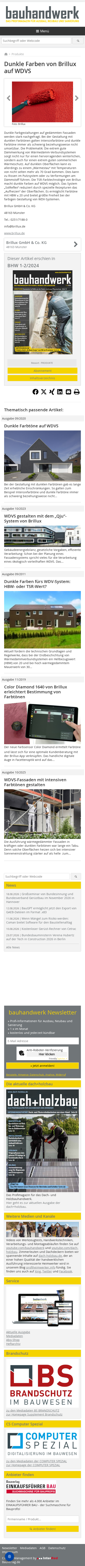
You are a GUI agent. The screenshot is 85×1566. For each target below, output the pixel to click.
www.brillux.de (14, 233)
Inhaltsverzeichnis (42, 378)
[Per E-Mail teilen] (68, 392)
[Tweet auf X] (44, 393)
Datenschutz (57, 1548)
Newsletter (9, 1548)
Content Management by (19, 1558)
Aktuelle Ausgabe (18, 1332)
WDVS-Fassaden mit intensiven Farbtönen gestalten (35, 782)
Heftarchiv (13, 1344)
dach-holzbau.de (50, 1256)
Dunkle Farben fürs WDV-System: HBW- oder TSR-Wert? (37, 584)
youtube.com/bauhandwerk (25, 1248)
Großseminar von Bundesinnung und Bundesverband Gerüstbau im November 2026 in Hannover (40, 898)
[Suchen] (78, 40)
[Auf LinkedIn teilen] (60, 393)
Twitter (47, 1271)
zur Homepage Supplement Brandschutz (34, 1414)
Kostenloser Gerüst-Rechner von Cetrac (41, 929)
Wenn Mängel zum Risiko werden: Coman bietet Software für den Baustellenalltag (39, 920)
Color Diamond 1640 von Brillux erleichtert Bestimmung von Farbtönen (35, 692)
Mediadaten (14, 1336)
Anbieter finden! (44, 1529)
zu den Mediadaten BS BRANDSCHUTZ (32, 1410)
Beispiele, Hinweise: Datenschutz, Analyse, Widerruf (36, 1074)
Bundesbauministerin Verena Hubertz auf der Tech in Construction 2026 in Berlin (40, 937)
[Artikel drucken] (77, 392)
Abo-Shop (13, 1340)
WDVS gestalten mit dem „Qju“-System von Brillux (35, 518)
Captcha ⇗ (58, 1058)
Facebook (65, 1271)
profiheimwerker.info (40, 1267)
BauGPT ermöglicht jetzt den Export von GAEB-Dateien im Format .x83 (41, 910)
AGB (42, 1548)
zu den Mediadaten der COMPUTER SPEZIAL (36, 1461)
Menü (44, 31)
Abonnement (43, 371)
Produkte (18, 54)
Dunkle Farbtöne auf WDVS (31, 426)
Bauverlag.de (11, 1562)
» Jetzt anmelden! (42, 1066)
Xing (38, 1271)
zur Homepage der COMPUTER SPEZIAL (33, 1465)
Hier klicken (47, 1054)
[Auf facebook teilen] (35, 393)
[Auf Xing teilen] (52, 393)
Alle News (13, 947)
